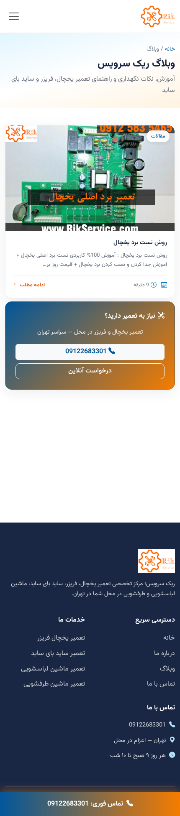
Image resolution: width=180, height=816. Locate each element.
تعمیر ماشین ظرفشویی (54, 684)
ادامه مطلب (32, 285)
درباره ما (164, 653)
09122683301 (86, 352)
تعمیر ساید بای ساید (58, 653)
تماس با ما (161, 684)
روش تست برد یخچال (140, 242)
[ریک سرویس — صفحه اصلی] (158, 16)
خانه (170, 49)
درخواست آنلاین (90, 371)
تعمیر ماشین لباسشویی (53, 669)
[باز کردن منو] (14, 17)
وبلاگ (167, 669)
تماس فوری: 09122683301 (85, 804)
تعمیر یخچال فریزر (61, 638)
